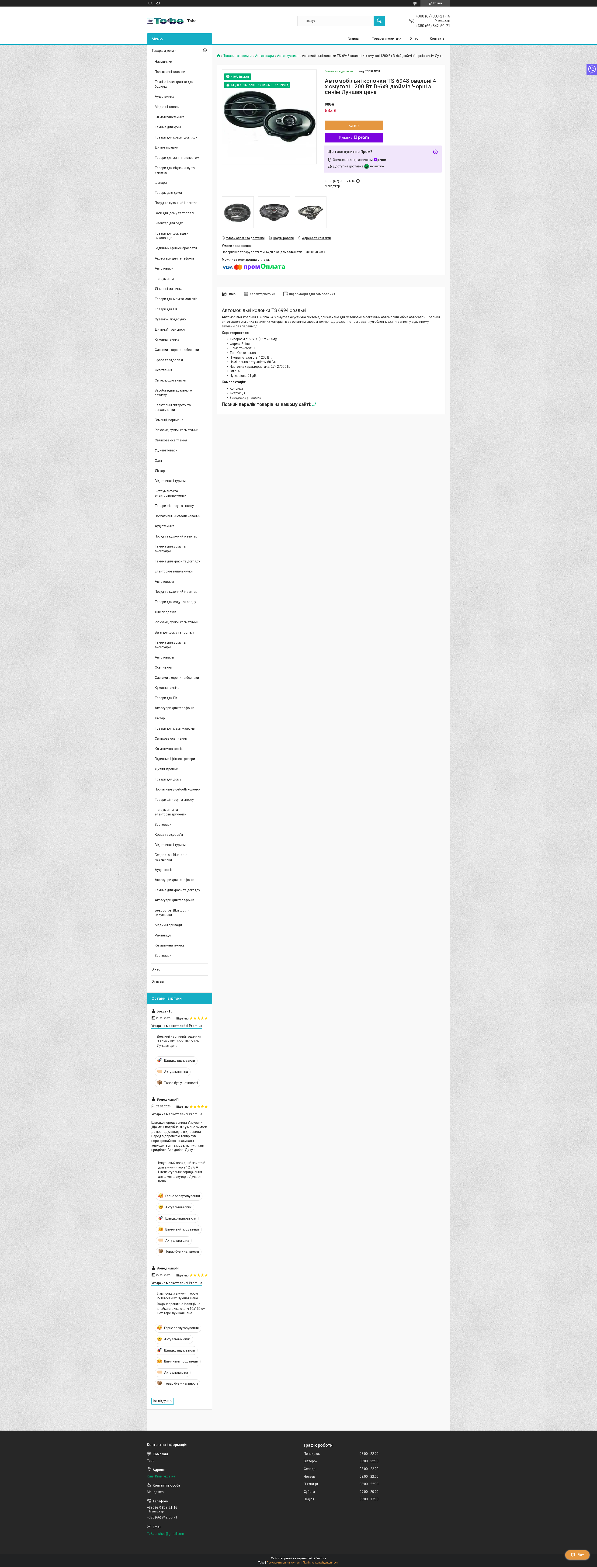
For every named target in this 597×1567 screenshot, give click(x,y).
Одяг (159, 460)
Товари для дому (168, 779)
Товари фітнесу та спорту (174, 506)
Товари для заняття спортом (177, 157)
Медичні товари (167, 107)
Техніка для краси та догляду (177, 561)
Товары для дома (168, 192)
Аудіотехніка (164, 96)
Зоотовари (163, 824)
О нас (414, 38)
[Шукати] (379, 21)
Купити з (346, 137)
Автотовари (264, 56)
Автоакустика (287, 56)
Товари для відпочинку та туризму (175, 170)
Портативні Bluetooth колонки (177, 516)
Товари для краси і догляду (176, 137)
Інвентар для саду (169, 223)
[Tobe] (165, 21)
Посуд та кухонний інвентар (176, 203)
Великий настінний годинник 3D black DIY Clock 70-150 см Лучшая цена (179, 1041)
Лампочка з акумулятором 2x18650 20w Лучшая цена (177, 1296)
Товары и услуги (385, 38)
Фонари (161, 182)
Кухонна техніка (167, 339)
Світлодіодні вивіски (170, 380)
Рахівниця (163, 935)
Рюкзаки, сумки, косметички (176, 430)
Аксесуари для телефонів (174, 258)
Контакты (437, 38)
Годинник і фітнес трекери (175, 759)
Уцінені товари (166, 450)
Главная (354, 38)
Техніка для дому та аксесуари (170, 548)
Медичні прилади (168, 925)
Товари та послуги (237, 56)
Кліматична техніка (169, 117)
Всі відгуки (161, 1401)
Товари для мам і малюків (175, 728)
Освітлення (163, 370)
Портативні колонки (170, 72)
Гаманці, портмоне (169, 420)
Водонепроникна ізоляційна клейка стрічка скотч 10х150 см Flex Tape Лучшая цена (181, 1308)
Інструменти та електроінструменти (170, 493)
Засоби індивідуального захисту (173, 392)
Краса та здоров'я (169, 360)
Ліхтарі (160, 471)
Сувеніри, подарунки (171, 319)
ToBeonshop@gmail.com (165, 1534)
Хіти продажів (166, 612)
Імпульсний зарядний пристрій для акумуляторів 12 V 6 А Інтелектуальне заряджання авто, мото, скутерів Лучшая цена (181, 1172)
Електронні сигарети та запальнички (173, 407)
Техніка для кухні (168, 127)
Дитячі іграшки (166, 147)
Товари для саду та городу (175, 602)
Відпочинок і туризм (170, 481)
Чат (581, 1555)
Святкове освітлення (171, 440)
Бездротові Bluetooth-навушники (172, 857)
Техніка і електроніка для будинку (174, 84)
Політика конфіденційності (321, 1562)
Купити (354, 125)
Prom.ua (321, 1558)
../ (314, 404)
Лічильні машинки (169, 289)
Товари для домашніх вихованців (171, 236)
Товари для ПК (166, 309)
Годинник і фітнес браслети (176, 248)
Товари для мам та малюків (176, 299)
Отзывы (158, 981)
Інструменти (164, 279)
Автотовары (164, 581)
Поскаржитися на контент (284, 1562)
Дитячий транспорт (170, 329)
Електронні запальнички (174, 571)
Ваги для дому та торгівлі (174, 213)
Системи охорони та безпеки (177, 350)
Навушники (163, 61)
